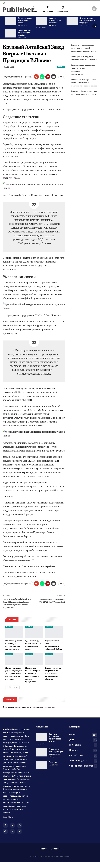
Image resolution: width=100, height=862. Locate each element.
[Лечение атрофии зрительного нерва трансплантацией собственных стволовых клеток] (10, 21)
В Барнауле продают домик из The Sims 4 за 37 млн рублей (52, 600)
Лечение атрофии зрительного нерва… (25, 20)
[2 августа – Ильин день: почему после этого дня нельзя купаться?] (41, 737)
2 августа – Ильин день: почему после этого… (55, 738)
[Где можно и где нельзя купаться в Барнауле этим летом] (34, 632)
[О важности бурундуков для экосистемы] (41, 752)
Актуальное (62, 11)
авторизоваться (48, 707)
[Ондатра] (41, 765)
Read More (8, 817)
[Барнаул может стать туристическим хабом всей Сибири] (54, 632)
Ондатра (53, 762)
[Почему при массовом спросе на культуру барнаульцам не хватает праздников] (34, 659)
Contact (55, 848)
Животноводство (78, 760)
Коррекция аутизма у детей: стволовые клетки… (55, 21)
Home (43, 848)
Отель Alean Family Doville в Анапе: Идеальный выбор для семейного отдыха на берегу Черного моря (17, 603)
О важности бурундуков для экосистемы (56, 751)
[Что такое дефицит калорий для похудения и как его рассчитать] (14, 632)
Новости (61, 67)
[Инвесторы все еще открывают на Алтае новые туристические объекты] (54, 659)
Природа (73, 750)
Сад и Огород (76, 755)
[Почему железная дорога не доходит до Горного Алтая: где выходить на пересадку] (14, 659)
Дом (71, 739)
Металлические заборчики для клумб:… (24, 32)
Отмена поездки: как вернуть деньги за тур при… (87, 20)
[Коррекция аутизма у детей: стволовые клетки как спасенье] (41, 21)
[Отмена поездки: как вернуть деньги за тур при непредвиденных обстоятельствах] (72, 21)
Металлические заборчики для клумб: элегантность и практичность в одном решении (84, 82)
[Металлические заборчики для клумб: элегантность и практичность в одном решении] (10, 33)
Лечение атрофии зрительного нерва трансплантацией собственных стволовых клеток (84, 48)
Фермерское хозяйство (81, 766)
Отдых (72, 734)
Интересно (75, 745)
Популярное (47, 11)
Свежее (33, 11)
